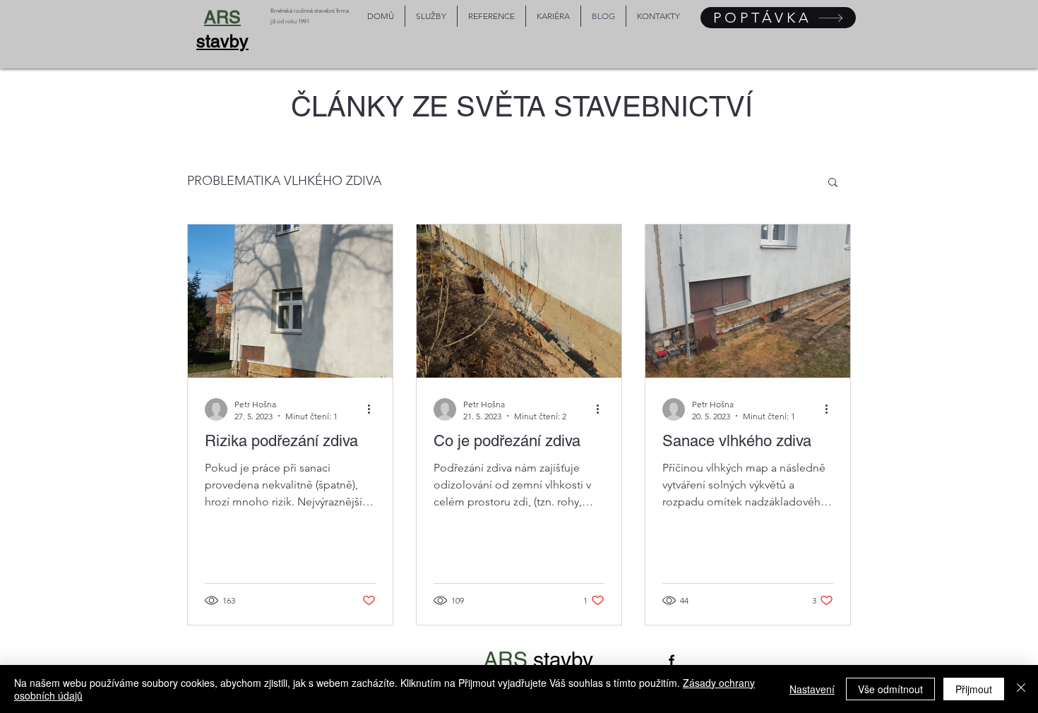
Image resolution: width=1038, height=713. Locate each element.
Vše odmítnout (890, 689)
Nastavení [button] (812, 689)
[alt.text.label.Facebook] (671, 660)
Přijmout (973, 689)
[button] (833, 183)
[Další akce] (373, 409)
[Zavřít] (1021, 689)
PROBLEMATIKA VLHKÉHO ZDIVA (284, 180)
